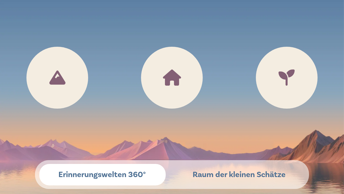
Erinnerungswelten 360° (102, 174)
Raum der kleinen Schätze (239, 174)
